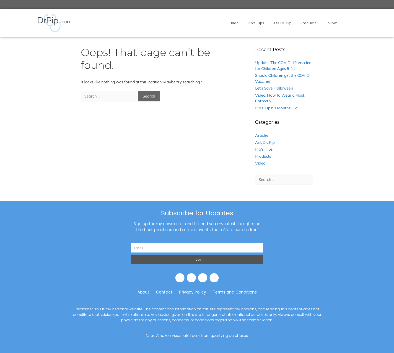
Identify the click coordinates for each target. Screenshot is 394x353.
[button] (354, 23)
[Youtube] (191, 277)
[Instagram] (214, 277)
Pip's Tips (264, 149)
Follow (331, 23)
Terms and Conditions (235, 292)
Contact (164, 292)
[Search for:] (109, 96)
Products (309, 23)
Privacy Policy (192, 292)
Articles (262, 135)
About (143, 292)
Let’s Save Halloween (274, 88)
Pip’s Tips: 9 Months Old (276, 108)
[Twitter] (202, 277)
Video (260, 163)
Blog (235, 23)
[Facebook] (179, 277)
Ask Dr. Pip (282, 23)
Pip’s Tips (256, 23)
